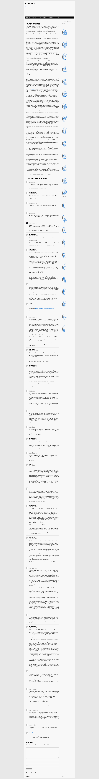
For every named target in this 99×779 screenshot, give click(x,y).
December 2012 (65, 170)
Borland (64, 212)
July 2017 (64, 119)
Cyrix (64, 228)
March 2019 (64, 102)
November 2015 (65, 137)
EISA (64, 239)
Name (27, 758)
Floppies (64, 245)
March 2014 (64, 156)
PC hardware (38, 174)
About (30, 17)
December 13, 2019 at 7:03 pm (33, 235)
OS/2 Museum (30, 3)
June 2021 (64, 77)
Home (27, 17)
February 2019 (65, 103)
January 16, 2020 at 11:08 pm (33, 710)
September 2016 (65, 128)
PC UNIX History (56, 17)
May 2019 (64, 100)
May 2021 (64, 78)
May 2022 (64, 67)
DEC (63, 231)
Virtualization (65, 317)
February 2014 (65, 157)
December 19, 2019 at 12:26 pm (33, 411)
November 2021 (65, 73)
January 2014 (65, 158)
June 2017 (64, 120)
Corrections (34, 174)
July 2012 (64, 174)
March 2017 (64, 123)
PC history (64, 274)
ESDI (64, 241)
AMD (64, 205)
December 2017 (65, 115)
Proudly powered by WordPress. (67, 776)
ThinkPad (64, 307)
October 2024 (65, 44)
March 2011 (64, 189)
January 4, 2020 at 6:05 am (33, 538)
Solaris (64, 299)
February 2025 (65, 40)
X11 (63, 326)
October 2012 (65, 172)
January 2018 (65, 114)
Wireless (64, 324)
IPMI (64, 253)
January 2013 (65, 169)
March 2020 (64, 91)
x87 (63, 328)
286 (63, 197)
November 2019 (65, 95)
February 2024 (65, 51)
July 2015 (64, 141)
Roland (64, 290)
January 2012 (65, 180)
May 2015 (64, 143)
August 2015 (64, 140)
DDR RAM (64, 229)
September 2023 (65, 54)
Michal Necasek (38, 24)
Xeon (64, 330)
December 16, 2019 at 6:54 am (33, 304)
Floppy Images (65, 246)
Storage (64, 304)
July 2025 (64, 36)
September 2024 (65, 45)
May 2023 (64, 58)
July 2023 (64, 56)
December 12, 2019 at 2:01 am (33, 182)
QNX (64, 286)
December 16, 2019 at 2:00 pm (33, 317)
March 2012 (64, 178)
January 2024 (65, 52)
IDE (63, 250)
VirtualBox (64, 316)
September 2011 (65, 184)
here (58, 86)
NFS (63, 268)
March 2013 (64, 167)
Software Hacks (65, 298)
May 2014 (64, 154)
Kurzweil (64, 257)
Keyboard (64, 255)
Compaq (64, 221)
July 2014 (64, 152)
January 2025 (65, 41)
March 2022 (64, 69)
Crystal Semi (64, 227)
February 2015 (65, 146)
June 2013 (64, 164)
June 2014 (64, 153)
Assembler (64, 209)
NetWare (64, 265)
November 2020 (65, 84)
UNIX (64, 312)
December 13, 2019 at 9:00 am (33, 203)
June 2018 (64, 110)
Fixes (64, 244)
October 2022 (65, 63)
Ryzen (64, 291)
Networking (64, 266)
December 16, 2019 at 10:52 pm (33, 350)
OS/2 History (34, 17)
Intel (63, 251)
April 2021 (64, 79)
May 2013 (64, 165)
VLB (63, 318)
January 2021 (65, 82)
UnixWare (64, 313)
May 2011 (64, 187)
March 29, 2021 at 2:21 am (33, 725)
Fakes (64, 243)
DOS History (39, 17)
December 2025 (65, 31)
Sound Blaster (65, 301)
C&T (63, 217)
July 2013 (64, 163)
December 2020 (65, 83)
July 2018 (64, 109)
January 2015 (65, 147)
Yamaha (64, 331)
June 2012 (64, 175)
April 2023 (64, 59)
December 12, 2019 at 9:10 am (33, 193)
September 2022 (65, 64)
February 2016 (65, 135)
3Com (64, 199)
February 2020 (65, 92)
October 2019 (65, 96)
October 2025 (65, 33)
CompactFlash (65, 220)
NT (63, 270)
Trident (64, 308)
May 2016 (64, 132)
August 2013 (64, 162)
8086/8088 (64, 202)
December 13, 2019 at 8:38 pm (33, 250)
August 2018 (64, 108)
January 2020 (65, 93)
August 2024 (64, 46)
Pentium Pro (64, 282)
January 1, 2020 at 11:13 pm (33, 489)
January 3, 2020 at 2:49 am (33, 506)
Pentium (64, 278)
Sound (64, 300)
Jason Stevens (31, 222)
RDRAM (64, 289)
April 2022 (64, 68)
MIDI (64, 264)
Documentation (65, 234)
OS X (64, 271)
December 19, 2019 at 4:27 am (33, 391)
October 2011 (65, 183)
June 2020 (64, 88)
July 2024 (64, 47)
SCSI (64, 294)
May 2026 (64, 26)
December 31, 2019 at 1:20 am (33, 453)
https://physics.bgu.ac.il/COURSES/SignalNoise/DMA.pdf (44, 308)
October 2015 (65, 138)
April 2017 (64, 122)
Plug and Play (65, 283)
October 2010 (65, 192)
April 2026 (64, 27)
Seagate (64, 295)
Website (27, 765)
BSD (63, 213)
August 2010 (64, 193)
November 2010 (65, 191)
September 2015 (65, 139)
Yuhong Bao (31, 724)
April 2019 (64, 101)
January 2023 (65, 61)
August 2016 (64, 129)
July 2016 (64, 130)
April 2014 (64, 155)
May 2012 (64, 176)
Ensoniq (64, 240)
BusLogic (64, 215)
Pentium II (64, 280)
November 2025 (65, 32)
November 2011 (65, 182)
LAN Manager (65, 258)
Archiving (64, 208)
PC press (42, 174)
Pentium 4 (64, 279)
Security (64, 296)
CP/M (64, 225)
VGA (64, 315)
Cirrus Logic (64, 219)
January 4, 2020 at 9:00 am (33, 568)
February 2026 (65, 29)
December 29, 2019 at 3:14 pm (33, 427)
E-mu (64, 237)
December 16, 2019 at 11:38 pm (33, 366)
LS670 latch (33, 89)
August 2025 (64, 35)
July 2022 (64, 65)
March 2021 (64, 80)
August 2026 (64, 24)
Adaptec (64, 203)
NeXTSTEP (64, 267)
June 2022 (64, 66)
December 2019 (65, 94)
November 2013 (65, 160)
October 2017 (65, 117)
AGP (63, 204)
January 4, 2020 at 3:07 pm (33, 627)
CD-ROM (64, 218)
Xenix (64, 329)
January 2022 (65, 71)
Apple (64, 207)
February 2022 (65, 70)
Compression (64, 222)
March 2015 (64, 145)
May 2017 (64, 121)
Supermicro (64, 305)
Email (27, 761)
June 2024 (64, 48)
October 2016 (65, 127)
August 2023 (64, 55)
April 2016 (64, 133)
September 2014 (65, 150)
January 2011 (65, 190)
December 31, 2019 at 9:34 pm (33, 465)
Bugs (64, 214)
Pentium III (64, 281)
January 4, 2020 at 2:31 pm (33, 615)
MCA (64, 262)
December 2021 (65, 72)
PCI (63, 276)
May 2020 (64, 89)
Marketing (64, 261)
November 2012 (65, 171)
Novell (64, 269)
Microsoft (64, 263)
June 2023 (64, 57)
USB (63, 314)
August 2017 (64, 118)
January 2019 (65, 104)
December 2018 (65, 105)
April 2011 (64, 188)
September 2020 (65, 86)
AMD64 (64, 206)
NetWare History (44, 17)
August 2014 (64, 151)
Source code (64, 302)
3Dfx (64, 200)
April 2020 (64, 90)
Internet (64, 252)
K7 (63, 254)
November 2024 (65, 43)
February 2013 (65, 168)
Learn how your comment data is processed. (46, 772)
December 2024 (65, 42)
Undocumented (65, 311)
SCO (63, 293)
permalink (49, 174)
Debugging (64, 230)
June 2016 (64, 131)
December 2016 (65, 125)
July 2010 (64, 194)
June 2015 (64, 142)
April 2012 (64, 177)
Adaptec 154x (52, 379)
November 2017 (65, 116)
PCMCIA (64, 277)
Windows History (50, 17)
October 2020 (65, 85)
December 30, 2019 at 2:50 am (33, 439)
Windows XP (65, 323)
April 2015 (64, 144)
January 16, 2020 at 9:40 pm (33, 689)
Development (64, 232)
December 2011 (65, 181)
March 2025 (64, 39)
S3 (63, 292)
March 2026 (64, 28)
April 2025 (64, 38)
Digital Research (65, 233)
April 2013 (64, 166)
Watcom (64, 319)
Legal (64, 259)
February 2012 (65, 179)
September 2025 (65, 34)
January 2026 (65, 30)
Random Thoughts (65, 288)
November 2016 (65, 126)
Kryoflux (64, 256)
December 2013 (65, 159)
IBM (63, 249)
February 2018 (65, 113)
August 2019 (64, 98)
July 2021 (64, 76)
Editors (64, 238)
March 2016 (64, 134)
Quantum (64, 287)
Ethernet (64, 242)
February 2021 (65, 81)
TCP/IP (64, 306)
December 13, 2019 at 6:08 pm (33, 223)
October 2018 (65, 107)
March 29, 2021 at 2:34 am (33, 733)
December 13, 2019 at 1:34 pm (33, 213)
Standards (64, 303)
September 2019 (65, 97)
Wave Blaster (64, 320)
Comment (27, 746)
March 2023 (64, 60)
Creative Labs (65, 226)
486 (63, 201)
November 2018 (65, 106)
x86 (63, 327)
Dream (64, 236)
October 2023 (65, 53)
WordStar (64, 325)
